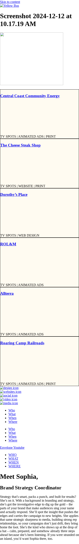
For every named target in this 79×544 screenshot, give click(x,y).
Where (12, 422)
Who (11, 410)
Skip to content (10, 2)
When (12, 418)
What (12, 414)
